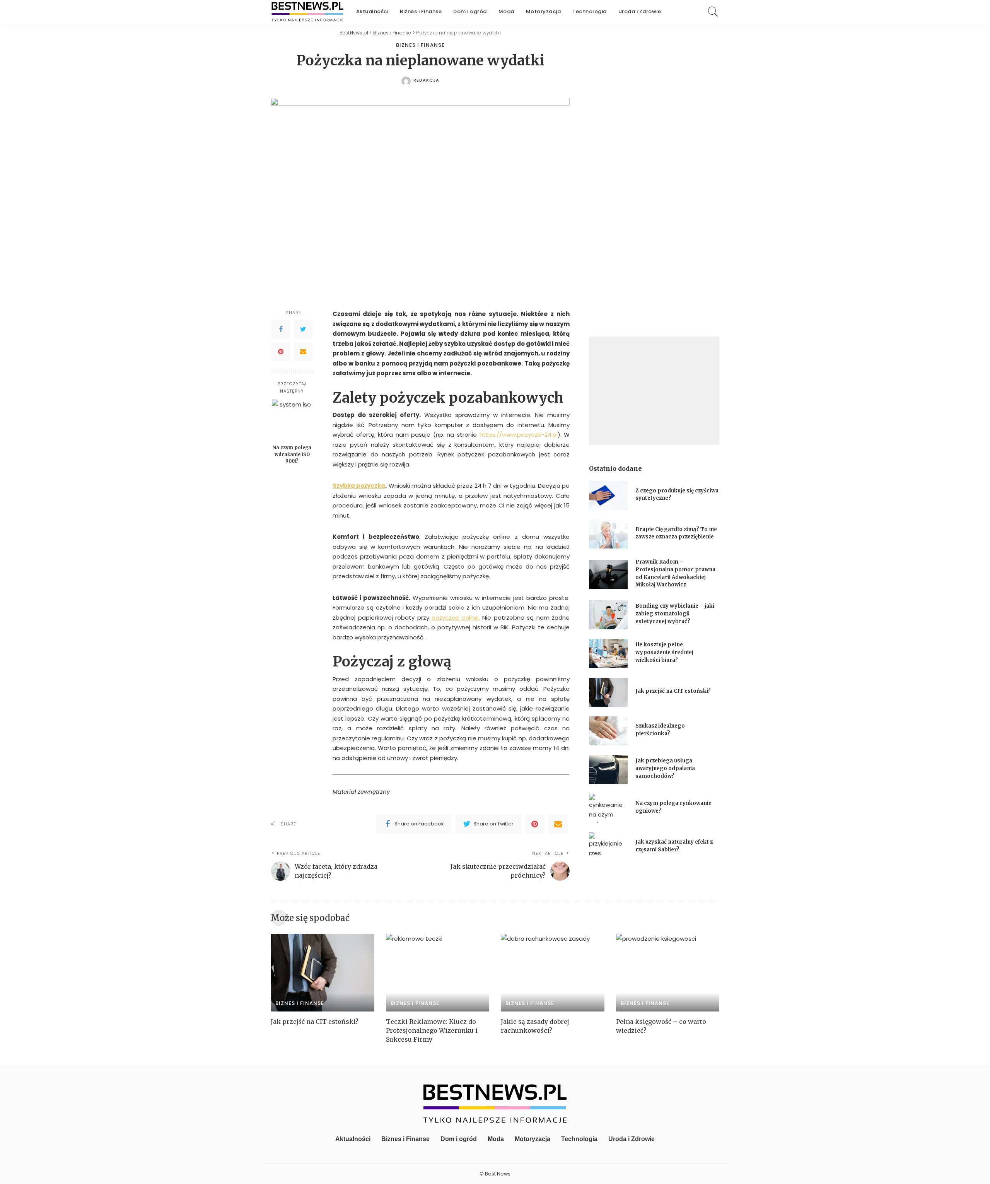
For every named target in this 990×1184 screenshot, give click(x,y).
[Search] (713, 11)
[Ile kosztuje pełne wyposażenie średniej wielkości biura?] (608, 653)
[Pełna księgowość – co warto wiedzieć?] (668, 972)
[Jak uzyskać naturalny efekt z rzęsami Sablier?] (608, 846)
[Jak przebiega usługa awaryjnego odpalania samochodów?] (608, 769)
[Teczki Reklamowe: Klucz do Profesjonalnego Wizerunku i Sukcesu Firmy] (438, 972)
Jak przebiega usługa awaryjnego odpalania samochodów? (665, 768)
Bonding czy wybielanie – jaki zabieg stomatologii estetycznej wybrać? (674, 613)
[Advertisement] (654, 391)
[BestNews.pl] (308, 11)
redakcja (426, 80)
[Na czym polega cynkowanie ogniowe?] (608, 808)
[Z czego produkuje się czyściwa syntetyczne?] (608, 495)
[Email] (303, 352)
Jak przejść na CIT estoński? (673, 691)
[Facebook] (280, 329)
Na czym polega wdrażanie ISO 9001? (292, 454)
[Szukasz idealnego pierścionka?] (608, 730)
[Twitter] (303, 329)
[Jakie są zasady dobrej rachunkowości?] (552, 972)
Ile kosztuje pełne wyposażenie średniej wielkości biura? (664, 652)
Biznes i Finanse (420, 45)
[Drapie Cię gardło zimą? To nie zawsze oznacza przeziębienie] (608, 533)
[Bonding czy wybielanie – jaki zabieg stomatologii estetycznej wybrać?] (608, 614)
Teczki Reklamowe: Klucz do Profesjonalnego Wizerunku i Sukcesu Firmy (432, 1030)
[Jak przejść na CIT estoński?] (608, 692)
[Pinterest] (280, 352)
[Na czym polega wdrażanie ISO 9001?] (292, 420)
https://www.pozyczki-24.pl (519, 435)
